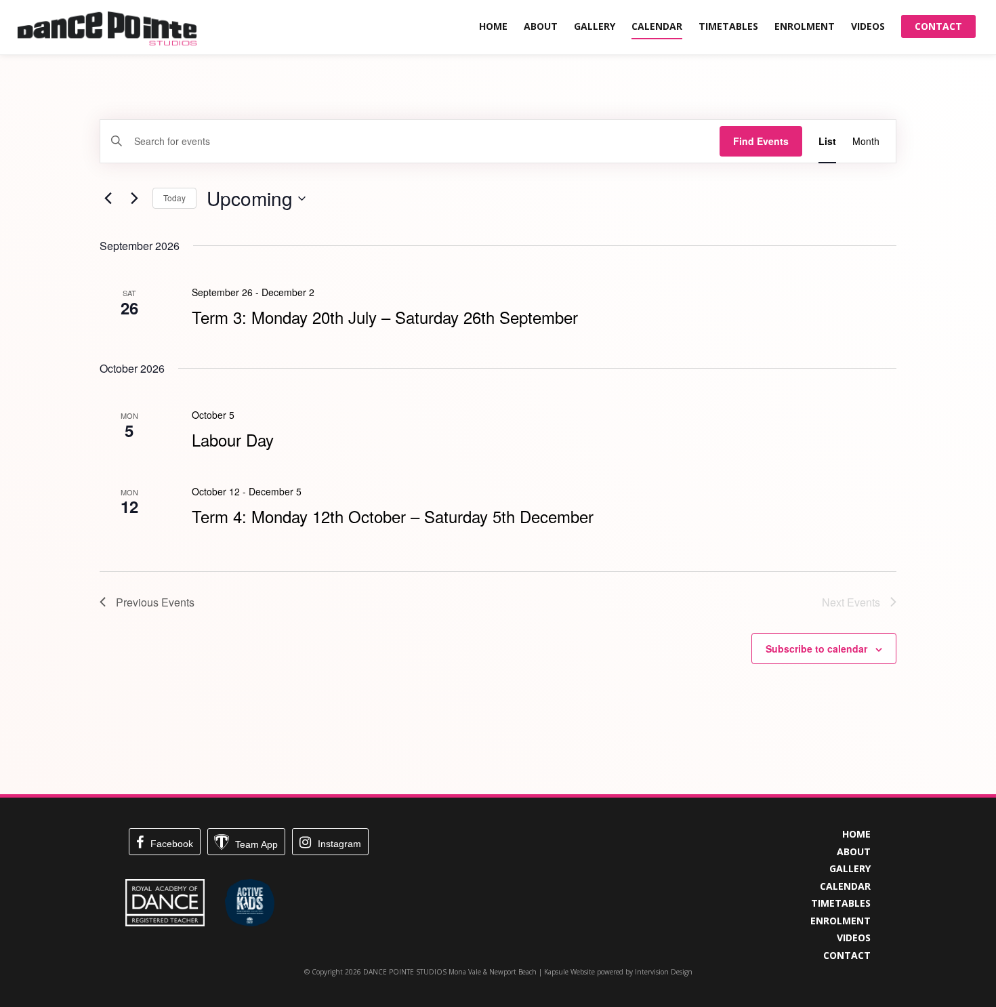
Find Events (761, 141)
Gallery (594, 26)
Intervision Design (663, 972)
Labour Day (233, 439)
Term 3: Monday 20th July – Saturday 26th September (385, 317)
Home (493, 26)
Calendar (656, 26)
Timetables (728, 26)
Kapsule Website (569, 972)
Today (174, 197)
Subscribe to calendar (816, 648)
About (541, 26)
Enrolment (804, 26)
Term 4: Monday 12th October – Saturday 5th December (393, 516)
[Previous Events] (108, 198)
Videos (868, 26)
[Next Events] (134, 198)
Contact (938, 26)
